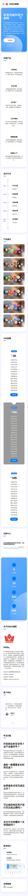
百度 (5, 887)
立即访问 (9, 45)
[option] (14, 708)
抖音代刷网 (14, 4)
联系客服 (14, 394)
